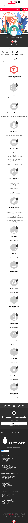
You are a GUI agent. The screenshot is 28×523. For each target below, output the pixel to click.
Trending (22, 7)
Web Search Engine (6, 486)
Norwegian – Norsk (6, 465)
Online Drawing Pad (6, 479)
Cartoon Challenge (6, 483)
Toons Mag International (7, 458)
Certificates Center (6, 484)
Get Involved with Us (6, 497)
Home (2, 54)
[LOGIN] (17, 9)
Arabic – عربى (5, 462)
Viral (9, 7)
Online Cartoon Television (7, 480)
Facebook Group (5, 502)
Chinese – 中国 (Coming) (7, 466)
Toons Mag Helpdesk (6, 496)
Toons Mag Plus (5, 459)
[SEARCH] (14, 9)
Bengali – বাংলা (5, 460)
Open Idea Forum (6, 495)
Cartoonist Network (6, 487)
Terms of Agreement (14, 517)
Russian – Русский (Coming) (8, 469)
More (21, 54)
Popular (15, 7)
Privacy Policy (20, 516)
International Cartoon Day (7, 477)
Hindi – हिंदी (4, 461)
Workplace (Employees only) (8, 501)
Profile (7, 54)
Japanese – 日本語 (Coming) (8, 468)
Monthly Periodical (6, 482)
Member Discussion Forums (8, 494)
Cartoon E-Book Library (7, 485)
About (10, 516)
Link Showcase (5, 504)
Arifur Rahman (11, 514)
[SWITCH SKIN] (26, 9)
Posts (12, 54)
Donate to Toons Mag (7, 499)
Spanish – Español (6, 464)
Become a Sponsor (6, 503)
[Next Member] (25, 31)
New (4, 7)
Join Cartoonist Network (7, 500)
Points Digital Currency (7, 478)
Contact (14, 516)
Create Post (21, 9)
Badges (17, 54)
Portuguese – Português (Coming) (9, 467)
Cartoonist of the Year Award (8, 476)
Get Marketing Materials (7, 505)
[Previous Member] (3, 31)
